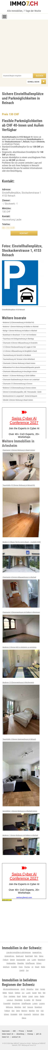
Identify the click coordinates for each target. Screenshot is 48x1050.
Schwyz (38, 963)
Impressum (6, 1031)
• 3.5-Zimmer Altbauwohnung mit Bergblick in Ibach (19, 351)
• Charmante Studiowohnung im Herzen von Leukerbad (20, 380)
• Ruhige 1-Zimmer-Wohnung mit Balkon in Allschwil (19, 331)
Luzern (34, 960)
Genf (24, 1007)
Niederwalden (11, 963)
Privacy (21, 1031)
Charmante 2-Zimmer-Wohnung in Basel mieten (19, 450)
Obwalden (20, 963)
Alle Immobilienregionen (11, 989)
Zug (27, 970)
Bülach (10, 993)
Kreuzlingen (16, 1003)
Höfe (20, 1014)
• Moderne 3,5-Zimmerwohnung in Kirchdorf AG (18, 322)
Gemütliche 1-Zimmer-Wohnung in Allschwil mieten (20, 811)
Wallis (43, 967)
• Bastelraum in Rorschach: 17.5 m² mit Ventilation (19, 335)
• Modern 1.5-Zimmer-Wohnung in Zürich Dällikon (18, 376)
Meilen (5, 993)
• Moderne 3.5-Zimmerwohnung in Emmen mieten (19, 388)
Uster (37, 989)
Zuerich (21, 970)
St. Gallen (27, 1000)
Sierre (18, 1011)
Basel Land (20, 956)
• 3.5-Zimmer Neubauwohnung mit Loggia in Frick (19, 347)
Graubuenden (20, 960)
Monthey (32, 1011)
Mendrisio (18, 1007)
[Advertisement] (24, 47)
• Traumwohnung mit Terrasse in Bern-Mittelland (18, 359)
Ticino (21, 967)
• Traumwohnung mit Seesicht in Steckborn (16, 355)
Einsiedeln (14, 1014)
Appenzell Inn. (37, 952)
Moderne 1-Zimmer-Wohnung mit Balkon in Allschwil (20, 835)
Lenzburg (10, 1000)
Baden (42, 996)
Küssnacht (27, 1014)
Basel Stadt (29, 956)
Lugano (35, 1003)
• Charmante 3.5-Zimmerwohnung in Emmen (17, 384)
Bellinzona (9, 1007)
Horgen (42, 989)
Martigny (24, 1011)
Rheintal (38, 1000)
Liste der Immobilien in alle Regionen (18, 952)
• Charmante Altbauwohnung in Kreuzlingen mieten (19, 371)
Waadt (37, 967)
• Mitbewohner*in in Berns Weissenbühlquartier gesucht (21, 367)
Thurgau (27, 967)
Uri (32, 967)
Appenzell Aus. (9, 956)
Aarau (36, 996)
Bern (35, 956)
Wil (33, 1000)
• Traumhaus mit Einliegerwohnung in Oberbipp (18, 339)
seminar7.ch (16, 1037)
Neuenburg (41, 960)
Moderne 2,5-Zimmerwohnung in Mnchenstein (18, 682)
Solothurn (6, 967)
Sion (13, 1011)
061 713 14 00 (8, 227)
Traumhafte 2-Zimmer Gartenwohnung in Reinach (19, 739)
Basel (19, 996)
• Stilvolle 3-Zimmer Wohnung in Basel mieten (17, 400)
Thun (5, 996)
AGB (14, 1031)
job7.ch (38, 1034)
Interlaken (12, 996)
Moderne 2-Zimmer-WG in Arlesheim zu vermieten (19, 647)
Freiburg (5, 960)
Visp (42, 1011)
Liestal (30, 996)
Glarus (41, 956)
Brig (37, 1011)
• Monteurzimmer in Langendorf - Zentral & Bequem (19, 396)
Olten (42, 1014)
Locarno (42, 1003)
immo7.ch (5, 1037)
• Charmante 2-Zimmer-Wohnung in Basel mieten (18, 363)
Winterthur (29, 989)
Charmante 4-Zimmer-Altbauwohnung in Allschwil (19, 577)
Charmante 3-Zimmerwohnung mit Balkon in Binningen (21, 612)
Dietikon (17, 993)
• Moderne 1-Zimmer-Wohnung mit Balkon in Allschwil (20, 327)
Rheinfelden (19, 1000)
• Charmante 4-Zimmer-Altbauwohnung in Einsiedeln (20, 343)
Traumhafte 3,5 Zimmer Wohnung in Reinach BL (19, 485)
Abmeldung (20, 1034)
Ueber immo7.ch (7, 1034)
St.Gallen (14, 967)
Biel (44, 993)
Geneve (12, 960)
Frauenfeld (6, 1003)
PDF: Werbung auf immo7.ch (27, 1045)
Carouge (30, 1007)
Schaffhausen (30, 963)
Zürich (23, 989)
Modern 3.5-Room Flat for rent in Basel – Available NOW (22, 542)
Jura (28, 960)
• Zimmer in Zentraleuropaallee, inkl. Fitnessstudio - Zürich (21, 392)
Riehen (24, 996)
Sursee (34, 993)
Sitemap (30, 1034)
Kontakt (29, 1031)
